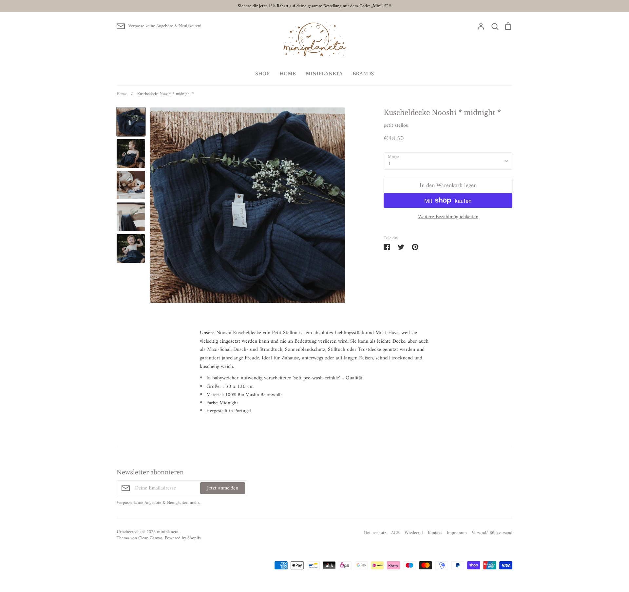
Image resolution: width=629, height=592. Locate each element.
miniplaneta (167, 532)
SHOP (262, 73)
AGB (395, 533)
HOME (287, 73)
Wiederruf (414, 533)
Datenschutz (375, 533)
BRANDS (363, 73)
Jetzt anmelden (222, 488)
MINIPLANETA (324, 73)
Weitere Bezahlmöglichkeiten (448, 217)
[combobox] (448, 161)
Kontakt (435, 533)
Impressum (457, 533)
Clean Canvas (150, 538)
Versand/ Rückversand (492, 533)
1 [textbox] (389, 163)
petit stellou (396, 125)
